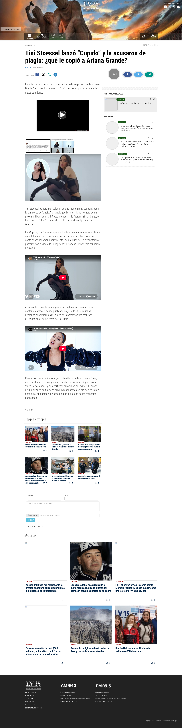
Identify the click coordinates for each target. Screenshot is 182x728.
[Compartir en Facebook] (37, 75)
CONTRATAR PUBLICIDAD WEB (33, 708)
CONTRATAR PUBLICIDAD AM (68, 702)
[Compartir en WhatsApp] (49, 75)
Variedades (30, 45)
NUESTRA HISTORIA (30, 705)
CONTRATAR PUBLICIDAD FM (103, 702)
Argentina (28, 67)
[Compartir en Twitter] (43, 75)
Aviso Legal (174, 721)
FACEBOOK (30, 695)
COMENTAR (31, 520)
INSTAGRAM (30, 702)
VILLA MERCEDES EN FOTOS (11, 29)
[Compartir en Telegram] (56, 75)
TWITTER (30, 698)
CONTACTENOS (31, 692)
